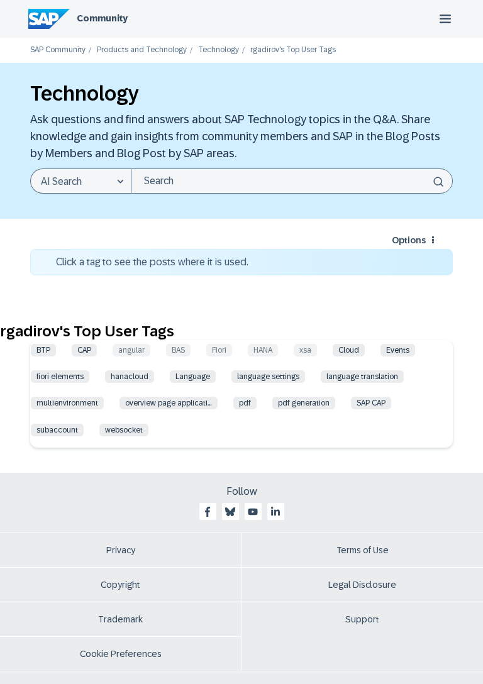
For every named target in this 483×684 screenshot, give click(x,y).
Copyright (120, 585)
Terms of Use (362, 550)
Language (192, 376)
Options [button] (409, 240)
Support (362, 619)
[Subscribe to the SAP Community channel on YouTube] (253, 512)
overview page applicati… (168, 403)
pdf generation (304, 403)
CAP (84, 350)
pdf (245, 403)
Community (102, 18)
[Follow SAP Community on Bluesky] (230, 512)
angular (131, 350)
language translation (362, 376)
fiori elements (60, 376)
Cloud (348, 350)
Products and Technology (142, 50)
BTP (43, 350)
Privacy (120, 550)
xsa (305, 350)
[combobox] (292, 181)
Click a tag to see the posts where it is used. (152, 261)
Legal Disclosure (362, 585)
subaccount (57, 430)
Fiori (219, 350)
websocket (124, 430)
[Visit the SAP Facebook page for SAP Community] (208, 512)
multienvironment (67, 403)
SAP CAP (371, 403)
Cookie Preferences (121, 654)
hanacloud (129, 376)
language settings (268, 376)
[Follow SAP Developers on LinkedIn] (275, 512)
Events (397, 350)
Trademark (120, 619)
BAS (178, 350)
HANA (262, 350)
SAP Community (58, 50)
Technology (218, 50)
